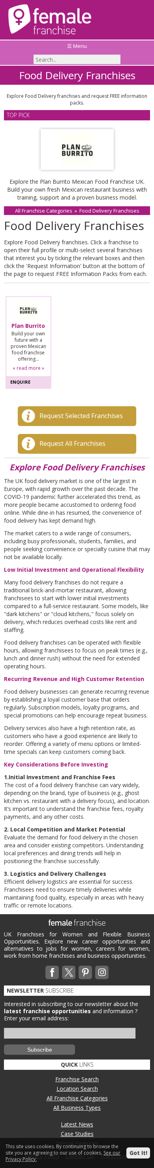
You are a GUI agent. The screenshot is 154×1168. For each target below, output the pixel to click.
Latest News (77, 1124)
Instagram (102, 972)
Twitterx (68, 972)
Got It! (138, 1153)
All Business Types (77, 1107)
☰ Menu (77, 45)
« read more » (28, 368)
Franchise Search (77, 1079)
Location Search (77, 1088)
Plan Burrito (28, 325)
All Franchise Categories (43, 210)
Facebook (52, 972)
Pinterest (85, 972)
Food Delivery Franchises (109, 210)
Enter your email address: (36, 1018)
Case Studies (77, 1134)
